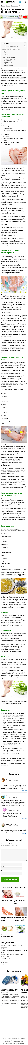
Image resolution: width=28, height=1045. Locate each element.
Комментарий (5, 847)
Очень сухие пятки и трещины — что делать (13, 53)
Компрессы (8, 60)
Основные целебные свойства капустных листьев (14, 950)
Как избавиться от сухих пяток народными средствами (10, 56)
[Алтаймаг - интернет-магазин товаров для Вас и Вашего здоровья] (11, 2)
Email (3, 866)
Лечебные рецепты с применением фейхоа (12, 954)
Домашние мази (9, 65)
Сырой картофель (9, 62)
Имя (2, 862)
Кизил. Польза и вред (6, 962)
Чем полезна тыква (6, 958)
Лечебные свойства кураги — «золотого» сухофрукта (11, 946)
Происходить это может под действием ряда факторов (11, 47)
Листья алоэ (8, 63)
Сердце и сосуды (5, 1005)
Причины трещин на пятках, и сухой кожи (12, 45)
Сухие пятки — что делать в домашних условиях (12, 50)
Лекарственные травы (10, 59)
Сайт (2, 871)
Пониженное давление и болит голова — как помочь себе (9, 989)
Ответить (24, 790)
